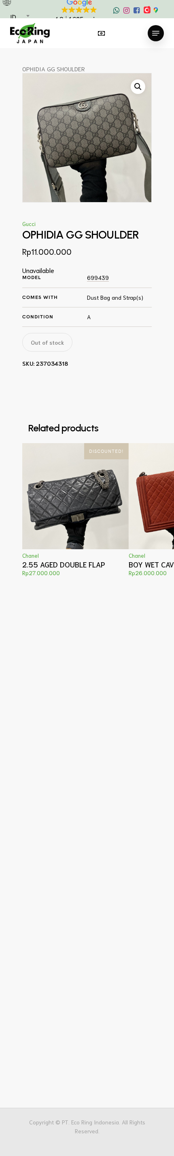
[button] (138, 86)
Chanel (30, 555)
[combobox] (19, 16)
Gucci (29, 223)
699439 (98, 277)
